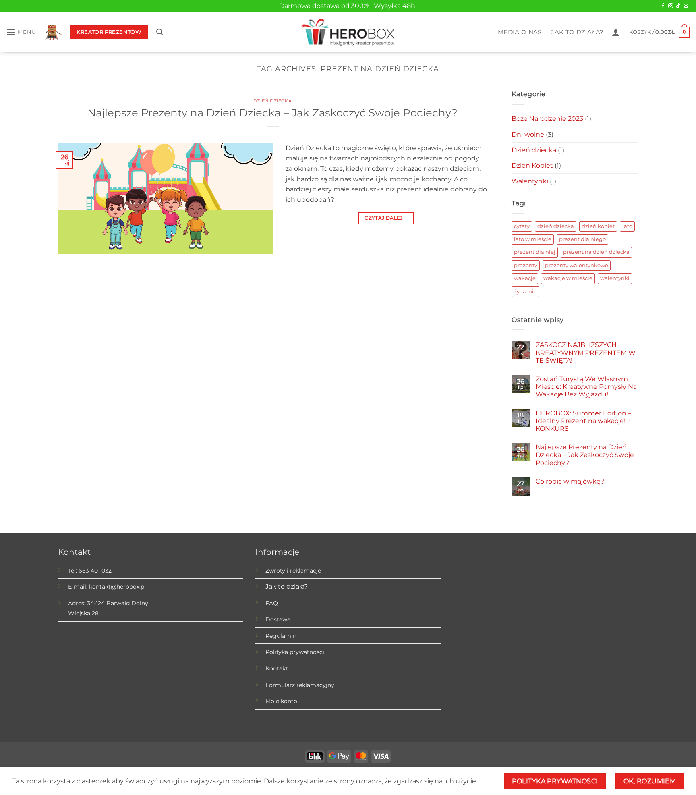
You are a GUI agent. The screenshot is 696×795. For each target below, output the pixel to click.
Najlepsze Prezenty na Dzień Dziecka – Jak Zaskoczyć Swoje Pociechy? (272, 112)
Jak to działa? (286, 586)
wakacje (525, 278)
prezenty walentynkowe (576, 265)
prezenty (525, 265)
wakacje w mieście (567, 278)
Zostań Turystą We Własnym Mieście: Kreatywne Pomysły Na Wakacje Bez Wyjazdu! (586, 386)
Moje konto (281, 701)
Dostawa (277, 619)
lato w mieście (532, 239)
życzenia (525, 292)
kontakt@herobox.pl (117, 586)
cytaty (522, 226)
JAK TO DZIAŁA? (577, 32)
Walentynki (530, 181)
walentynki (615, 278)
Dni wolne (528, 134)
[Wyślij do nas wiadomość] (686, 6)
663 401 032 (95, 570)
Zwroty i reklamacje (293, 570)
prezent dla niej (534, 252)
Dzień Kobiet (532, 165)
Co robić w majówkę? (570, 481)
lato (627, 226)
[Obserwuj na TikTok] (678, 6)
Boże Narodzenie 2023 (547, 118)
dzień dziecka (555, 226)
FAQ (271, 603)
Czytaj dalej (386, 218)
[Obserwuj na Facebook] (663, 6)
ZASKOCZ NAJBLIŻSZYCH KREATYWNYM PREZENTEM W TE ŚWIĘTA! (586, 352)
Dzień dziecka (272, 101)
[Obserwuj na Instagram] (670, 6)
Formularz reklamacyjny (299, 685)
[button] (21, 32)
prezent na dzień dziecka (596, 252)
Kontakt (276, 668)
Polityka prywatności (294, 652)
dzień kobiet (598, 226)
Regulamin (280, 635)
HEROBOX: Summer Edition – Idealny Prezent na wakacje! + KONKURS (583, 420)
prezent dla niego (582, 239)
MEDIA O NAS (519, 32)
